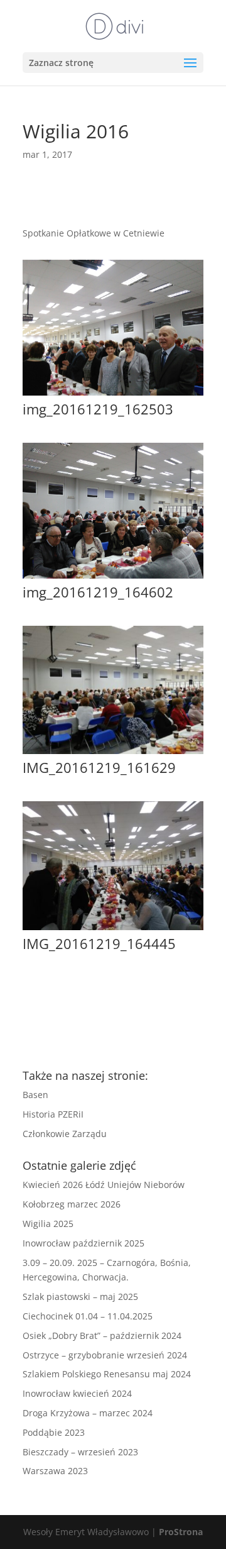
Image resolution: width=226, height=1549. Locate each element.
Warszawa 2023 (55, 1471)
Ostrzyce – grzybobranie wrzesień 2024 (105, 1355)
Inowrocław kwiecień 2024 (77, 1393)
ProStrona (181, 1532)
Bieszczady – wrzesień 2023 (80, 1452)
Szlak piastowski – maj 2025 (80, 1296)
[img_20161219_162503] (113, 395)
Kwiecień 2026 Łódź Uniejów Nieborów (104, 1185)
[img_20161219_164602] (113, 578)
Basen (35, 1095)
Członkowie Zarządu (65, 1134)
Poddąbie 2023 (54, 1432)
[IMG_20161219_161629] (113, 754)
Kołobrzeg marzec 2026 (72, 1204)
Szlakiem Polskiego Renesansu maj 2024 (107, 1374)
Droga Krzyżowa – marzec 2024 (88, 1413)
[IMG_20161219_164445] (113, 930)
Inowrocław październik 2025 (83, 1243)
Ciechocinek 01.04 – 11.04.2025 (88, 1316)
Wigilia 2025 (48, 1224)
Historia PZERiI (53, 1114)
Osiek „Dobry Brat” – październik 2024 (102, 1335)
